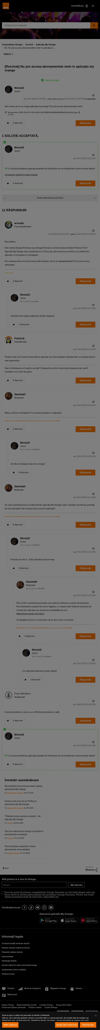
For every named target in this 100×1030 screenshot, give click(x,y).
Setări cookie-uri (10, 1025)
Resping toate (88, 1025)
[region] (50, 1020)
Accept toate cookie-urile (67, 1025)
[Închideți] (96, 1015)
